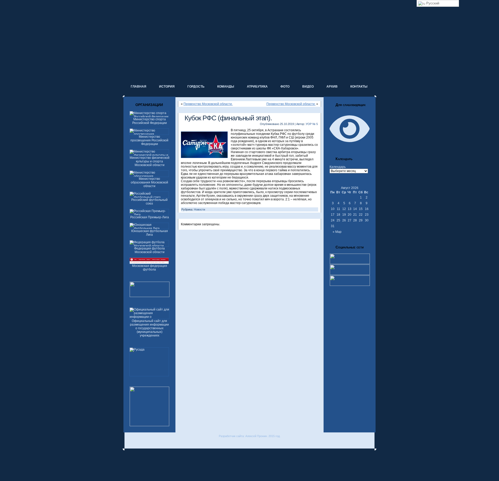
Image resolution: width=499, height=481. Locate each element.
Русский (432, 3)
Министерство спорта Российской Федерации (149, 121)
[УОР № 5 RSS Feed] (128, 443)
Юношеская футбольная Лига (149, 232)
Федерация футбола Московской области (149, 250)
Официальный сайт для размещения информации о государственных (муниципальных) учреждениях (149, 328)
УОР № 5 (312, 124)
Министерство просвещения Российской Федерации (149, 140)
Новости (199, 209)
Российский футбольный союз (149, 201)
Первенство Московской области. (208, 104)
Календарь (338, 167)
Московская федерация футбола (149, 267)
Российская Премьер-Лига (149, 217)
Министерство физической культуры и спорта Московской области (149, 161)
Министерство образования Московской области (149, 182)
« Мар (337, 232)
